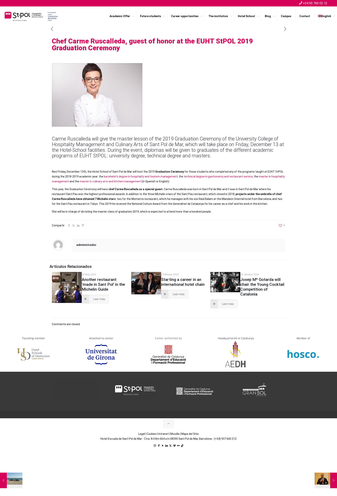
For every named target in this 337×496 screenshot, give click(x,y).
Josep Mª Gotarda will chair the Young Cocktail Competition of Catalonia (262, 287)
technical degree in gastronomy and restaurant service (218, 176)
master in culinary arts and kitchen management (110, 181)
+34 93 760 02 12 (315, 3)
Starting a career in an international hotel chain (183, 282)
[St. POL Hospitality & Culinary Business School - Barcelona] (31, 16)
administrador (86, 245)
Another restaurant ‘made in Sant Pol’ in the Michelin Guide (103, 284)
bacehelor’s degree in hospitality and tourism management (141, 176)
